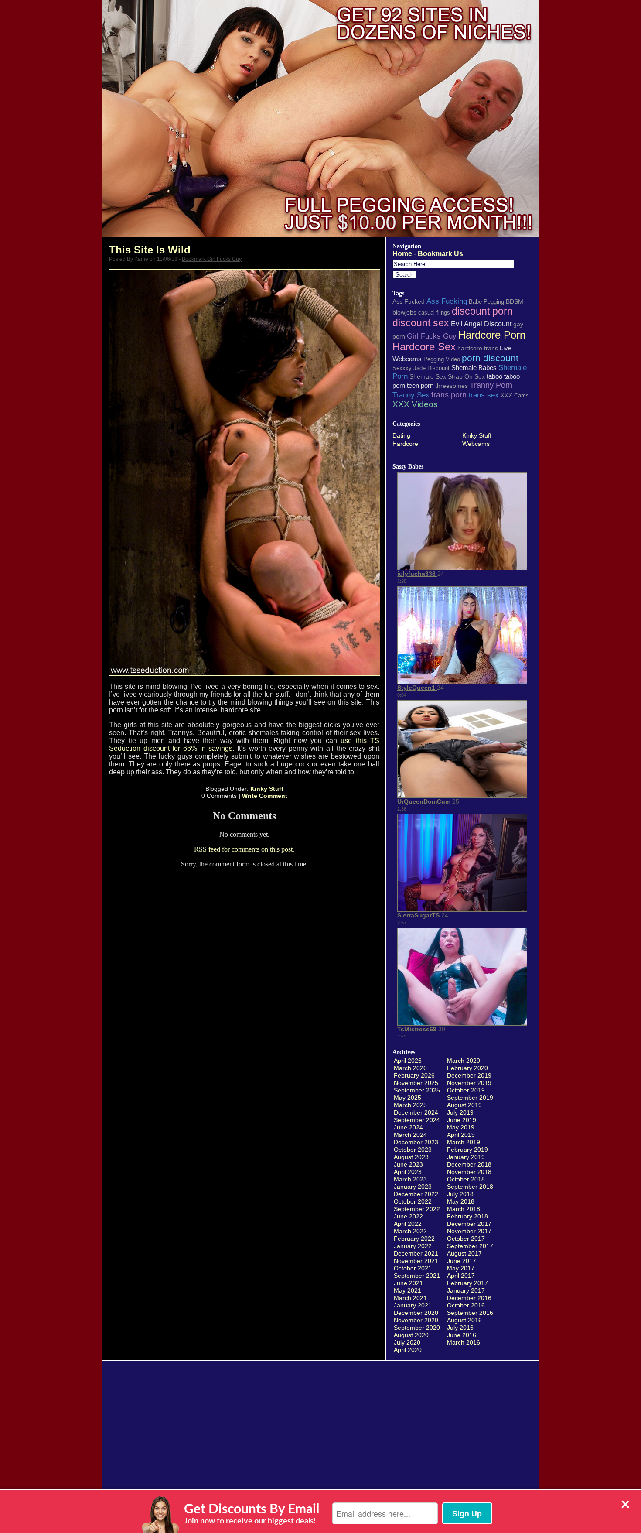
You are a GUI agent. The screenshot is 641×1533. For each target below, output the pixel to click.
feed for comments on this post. (244, 849)
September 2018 (470, 1186)
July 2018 (460, 1194)
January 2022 (413, 1245)
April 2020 (408, 1349)
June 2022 (408, 1216)
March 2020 (463, 1060)
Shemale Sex (427, 376)
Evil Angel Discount (481, 324)
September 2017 (470, 1245)
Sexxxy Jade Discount (421, 368)
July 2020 (407, 1342)
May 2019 (460, 1127)
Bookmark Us (440, 253)
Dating (401, 435)
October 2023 (413, 1149)
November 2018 (469, 1171)
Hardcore (405, 443)
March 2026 (410, 1067)
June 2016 (461, 1334)
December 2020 (416, 1312)
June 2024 (408, 1127)
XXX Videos (415, 404)
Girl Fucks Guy (432, 336)
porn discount (490, 358)
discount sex (420, 322)
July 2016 (460, 1327)
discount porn (482, 311)
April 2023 (408, 1171)
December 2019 (469, 1075)
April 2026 (408, 1060)
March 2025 (410, 1105)
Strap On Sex (466, 376)
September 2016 (470, 1312)
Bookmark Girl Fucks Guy (212, 259)
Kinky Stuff (266, 788)
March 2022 (410, 1231)
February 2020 (467, 1067)
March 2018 (463, 1208)
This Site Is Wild (150, 250)
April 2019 (461, 1134)
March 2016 (463, 1342)
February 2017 (467, 1283)
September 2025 (417, 1090)
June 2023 (408, 1164)
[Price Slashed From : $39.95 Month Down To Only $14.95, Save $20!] (320, 235)
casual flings (434, 312)
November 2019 (469, 1082)
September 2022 (417, 1208)
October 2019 (466, 1090)
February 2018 (467, 1216)
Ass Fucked (408, 301)
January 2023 (413, 1186)
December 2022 (416, 1194)
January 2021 (413, 1305)
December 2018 (469, 1164)
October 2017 (466, 1238)
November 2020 (416, 1320)
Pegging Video (441, 359)
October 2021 (413, 1268)
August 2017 (464, 1253)
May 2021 (407, 1290)
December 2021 (416, 1253)
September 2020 (417, 1327)
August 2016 (464, 1320)
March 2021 (410, 1297)
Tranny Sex (411, 395)
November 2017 (469, 1231)
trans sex (483, 395)
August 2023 (411, 1156)
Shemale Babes (474, 367)
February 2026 (414, 1075)
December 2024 (416, 1112)
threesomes (451, 385)
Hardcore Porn (491, 335)
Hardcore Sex (424, 346)
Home (402, 253)
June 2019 (461, 1119)
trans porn (449, 394)
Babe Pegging (486, 301)
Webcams (476, 443)
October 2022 (413, 1201)
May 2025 (407, 1097)
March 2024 (410, 1134)
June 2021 (408, 1283)
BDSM (514, 301)
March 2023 (410, 1179)
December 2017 (469, 1223)
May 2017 (460, 1268)
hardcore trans (477, 348)
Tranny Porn (491, 385)
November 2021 (416, 1260)
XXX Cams (515, 395)
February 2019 (467, 1149)
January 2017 (466, 1290)
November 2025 (416, 1082)
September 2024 (417, 1119)
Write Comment (264, 795)
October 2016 (466, 1305)
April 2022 (408, 1223)
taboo (494, 376)
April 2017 (461, 1275)
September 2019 (470, 1097)
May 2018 (460, 1201)
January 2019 (466, 1156)
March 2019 (463, 1142)
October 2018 (466, 1179)
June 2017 (461, 1260)
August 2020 (411, 1334)
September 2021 (417, 1275)
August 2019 (464, 1105)
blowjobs (404, 312)
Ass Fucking (446, 301)
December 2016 (469, 1297)
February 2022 (414, 1238)
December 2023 (416, 1142)
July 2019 (460, 1112)
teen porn (420, 385)
